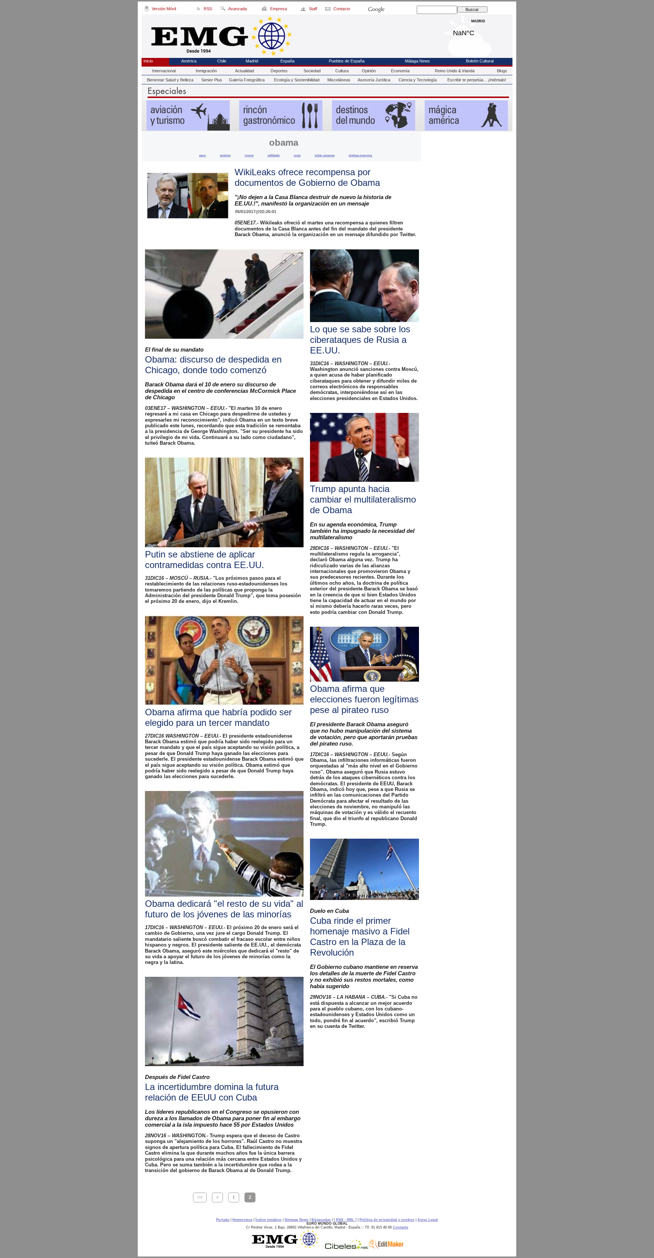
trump (249, 155)
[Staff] (304, 9)
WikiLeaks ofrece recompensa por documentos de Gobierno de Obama (307, 177)
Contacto (400, 1227)
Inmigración (206, 71)
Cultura (342, 71)
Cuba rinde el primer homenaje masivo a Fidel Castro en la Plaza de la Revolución (360, 936)
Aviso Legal (427, 1220)
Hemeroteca (242, 1220)
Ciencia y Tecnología (418, 80)
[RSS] (198, 9)
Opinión (369, 71)
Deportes (279, 71)
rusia (297, 155)
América (188, 61)
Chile (221, 61)
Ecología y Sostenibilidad (296, 80)
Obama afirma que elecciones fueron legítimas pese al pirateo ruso (364, 699)
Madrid (478, 31)
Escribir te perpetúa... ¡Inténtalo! (476, 80)
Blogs (502, 71)
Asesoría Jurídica (374, 80)
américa (225, 155)
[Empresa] (265, 9)
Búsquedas (321, 1220)
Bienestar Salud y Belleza (170, 80)
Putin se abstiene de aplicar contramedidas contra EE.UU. (204, 559)
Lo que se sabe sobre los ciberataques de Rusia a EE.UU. (360, 339)
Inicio (148, 61)
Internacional (164, 71)
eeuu (202, 155)
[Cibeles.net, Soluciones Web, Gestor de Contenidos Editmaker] (347, 1247)
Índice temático (268, 1220)
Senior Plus (211, 80)
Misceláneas (338, 80)
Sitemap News (296, 1220)
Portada (222, 1220)
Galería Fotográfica (247, 80)
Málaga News (417, 61)
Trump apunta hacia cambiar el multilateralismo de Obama (363, 499)
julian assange (325, 155)
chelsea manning (360, 155)
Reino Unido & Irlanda (455, 71)
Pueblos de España (346, 61)
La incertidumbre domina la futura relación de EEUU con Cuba (212, 1092)
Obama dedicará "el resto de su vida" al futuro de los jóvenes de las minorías (224, 908)
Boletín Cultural (480, 61)
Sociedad (312, 71)
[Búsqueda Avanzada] (223, 9)
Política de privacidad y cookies (387, 1220)
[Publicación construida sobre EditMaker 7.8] (386, 1247)
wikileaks (274, 155)
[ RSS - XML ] (345, 1220)
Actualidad (244, 71)
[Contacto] (328, 9)
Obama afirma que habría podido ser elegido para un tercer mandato (218, 717)
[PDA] (147, 9)
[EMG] (288, 1247)
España (287, 61)
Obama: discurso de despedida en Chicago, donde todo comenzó (213, 364)
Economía (400, 71)
